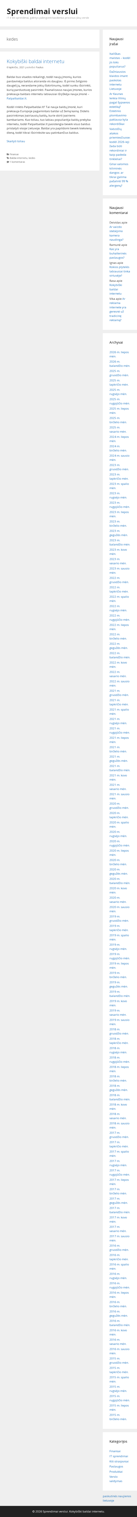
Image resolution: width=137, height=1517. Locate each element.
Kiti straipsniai (119, 1461)
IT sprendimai (118, 1456)
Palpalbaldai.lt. (17, 98)
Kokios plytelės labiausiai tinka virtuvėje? (119, 271)
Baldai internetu (18, 158)
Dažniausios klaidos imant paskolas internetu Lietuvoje (118, 80)
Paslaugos (116, 1466)
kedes (32, 158)
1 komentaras (17, 161)
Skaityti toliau (16, 141)
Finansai (14, 154)
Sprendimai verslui (42, 11)
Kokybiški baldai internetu (35, 61)
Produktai (116, 1472)
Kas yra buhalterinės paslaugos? (117, 253)
